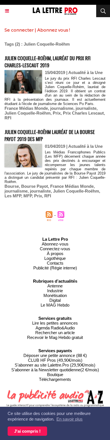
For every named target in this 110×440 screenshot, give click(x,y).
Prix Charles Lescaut (83, 113)
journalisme (61, 108)
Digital (55, 300)
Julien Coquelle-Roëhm (27, 113)
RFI (8, 117)
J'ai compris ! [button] (27, 431)
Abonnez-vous (55, 244)
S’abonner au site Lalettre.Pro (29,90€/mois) (55, 365)
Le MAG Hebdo (55, 305)
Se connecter (19, 30)
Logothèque (55, 258)
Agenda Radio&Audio (55, 327)
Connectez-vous (55, 248)
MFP (27, 195)
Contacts (55, 263)
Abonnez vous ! (53, 30)
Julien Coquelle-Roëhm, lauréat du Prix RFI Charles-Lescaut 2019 (48, 62)
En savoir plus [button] (69, 419)
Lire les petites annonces (55, 323)
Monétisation (55, 295)
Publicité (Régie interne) (55, 267)
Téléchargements (55, 379)
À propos (55, 253)
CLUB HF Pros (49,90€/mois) (55, 360)
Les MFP (13, 195)
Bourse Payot (34, 186)
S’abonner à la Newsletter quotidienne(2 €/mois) (55, 369)
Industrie (55, 290)
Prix (57, 113)
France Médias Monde (26, 108)
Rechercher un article (55, 332)
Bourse (12, 186)
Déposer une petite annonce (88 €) (55, 355)
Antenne (55, 285)
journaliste (86, 108)
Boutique (55, 374)
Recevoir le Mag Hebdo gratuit (55, 337)
